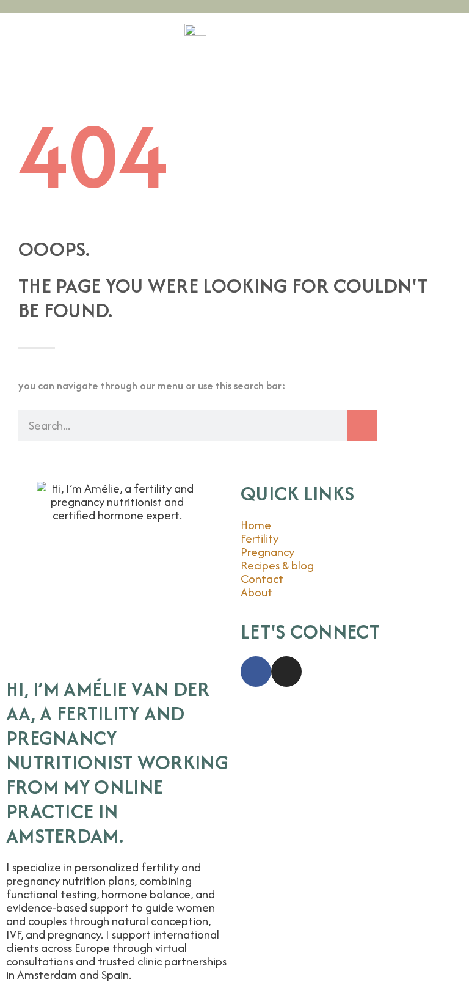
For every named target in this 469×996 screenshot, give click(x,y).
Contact (262, 578)
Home (257, 524)
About (256, 592)
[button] (234, 92)
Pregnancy (267, 551)
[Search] (362, 425)
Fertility (259, 538)
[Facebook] (256, 671)
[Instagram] (286, 671)
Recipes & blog (277, 565)
